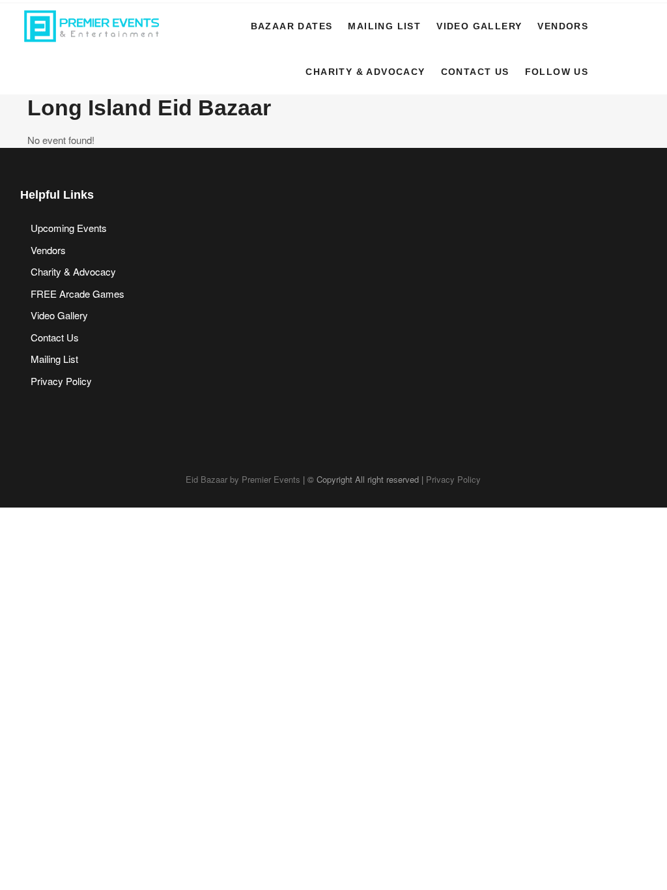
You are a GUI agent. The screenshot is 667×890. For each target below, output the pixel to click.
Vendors (562, 26)
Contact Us (475, 71)
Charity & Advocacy (365, 71)
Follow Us (557, 71)
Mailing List (384, 26)
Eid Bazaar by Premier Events (243, 479)
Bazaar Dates (292, 26)
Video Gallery (479, 26)
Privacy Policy (61, 381)
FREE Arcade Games (77, 293)
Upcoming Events (69, 228)
